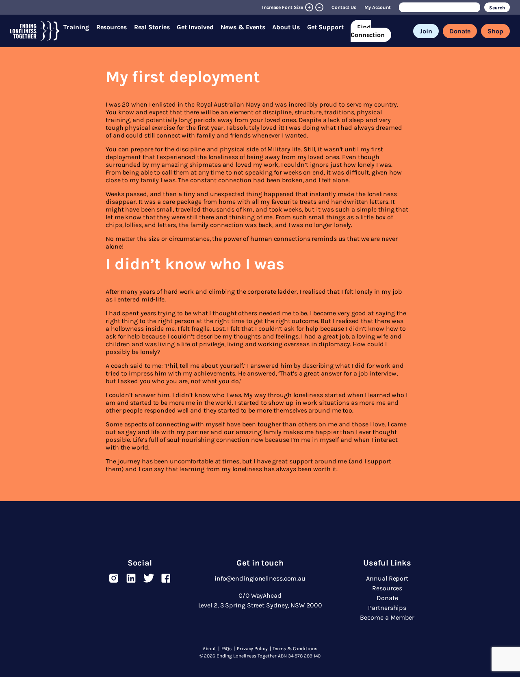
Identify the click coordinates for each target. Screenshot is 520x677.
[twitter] (148, 578)
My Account (377, 7)
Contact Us (344, 7)
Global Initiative (295, 15)
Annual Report (387, 578)
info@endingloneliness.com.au (260, 578)
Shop (495, 31)
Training (76, 27)
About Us (285, 27)
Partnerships (387, 607)
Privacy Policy (252, 648)
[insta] (113, 578)
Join (426, 31)
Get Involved (195, 27)
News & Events (243, 27)
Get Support (325, 27)
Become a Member (387, 617)
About (209, 648)
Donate (459, 31)
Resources (111, 27)
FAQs (226, 648)
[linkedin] (131, 578)
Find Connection (368, 31)
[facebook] (166, 578)
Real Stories (152, 27)
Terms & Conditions (295, 648)
